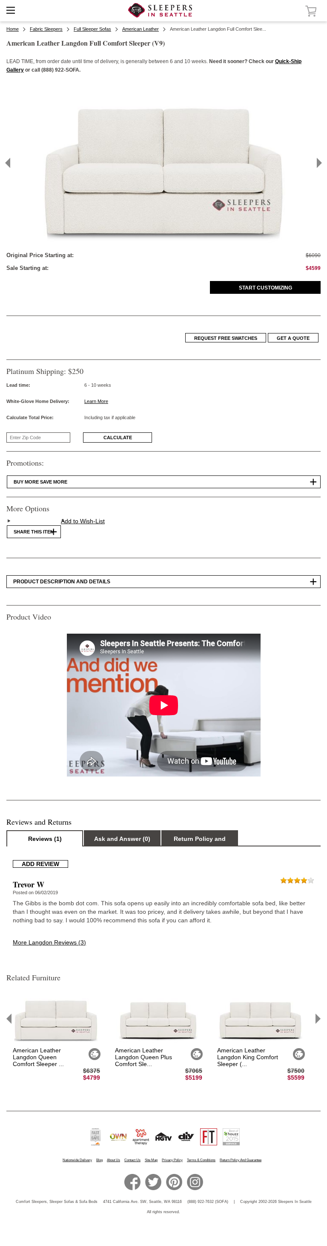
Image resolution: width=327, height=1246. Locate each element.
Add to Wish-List (83, 521)
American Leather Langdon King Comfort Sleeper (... (247, 1057)
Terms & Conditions (201, 1160)
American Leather (140, 29)
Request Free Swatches (225, 338)
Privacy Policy (172, 1160)
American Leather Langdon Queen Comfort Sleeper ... (38, 1057)
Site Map (151, 1160)
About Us (113, 1160)
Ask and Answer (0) (122, 838)
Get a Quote (293, 338)
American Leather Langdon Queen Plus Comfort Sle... (143, 1057)
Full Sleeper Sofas (92, 29)
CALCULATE (117, 437)
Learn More (96, 401)
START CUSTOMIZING (265, 288)
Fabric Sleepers (46, 29)
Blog (99, 1160)
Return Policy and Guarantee (200, 840)
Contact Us (132, 1160)
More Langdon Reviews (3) (49, 942)
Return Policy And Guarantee (240, 1160)
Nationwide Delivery (77, 1160)
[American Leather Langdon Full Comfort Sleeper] (163, 241)
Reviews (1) (45, 838)
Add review (40, 864)
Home (12, 29)
